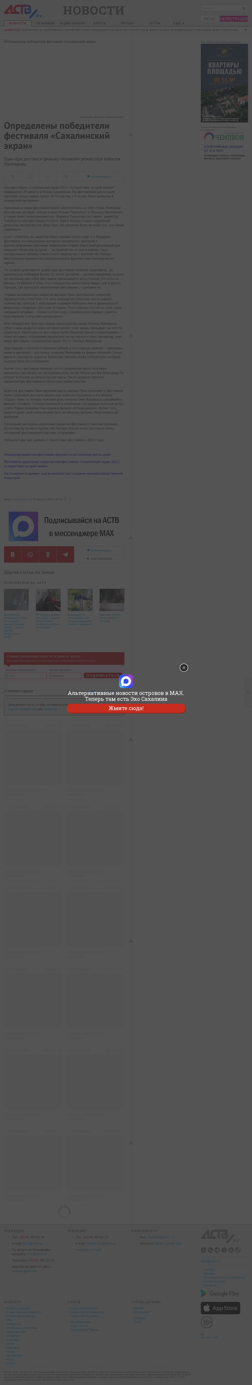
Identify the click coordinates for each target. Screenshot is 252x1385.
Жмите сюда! (126, 708)
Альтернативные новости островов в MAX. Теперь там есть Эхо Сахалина (126, 695)
